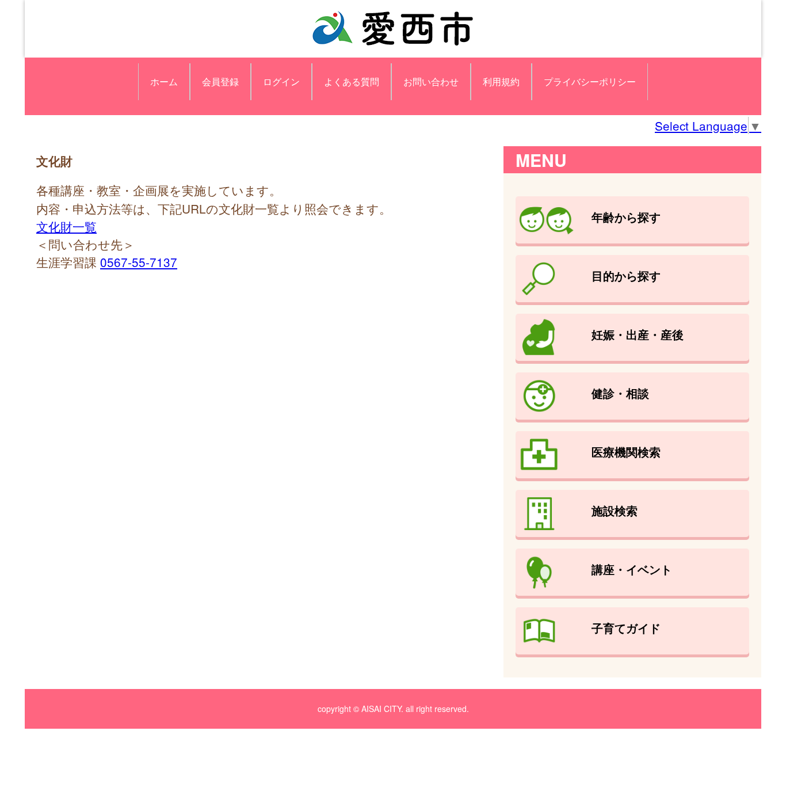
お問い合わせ (431, 81)
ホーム (164, 81)
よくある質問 (351, 81)
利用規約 (501, 81)
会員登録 (220, 81)
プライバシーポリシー (590, 81)
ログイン (281, 81)
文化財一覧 (66, 226)
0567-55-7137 (138, 262)
